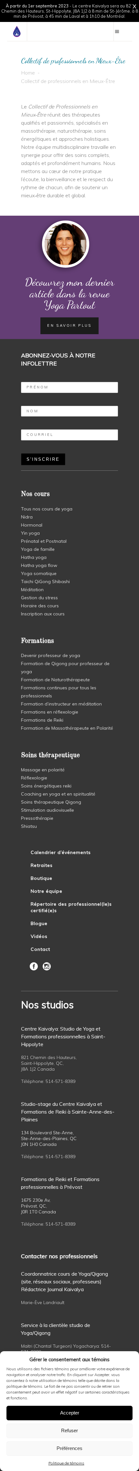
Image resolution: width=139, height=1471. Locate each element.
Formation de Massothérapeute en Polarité (67, 728)
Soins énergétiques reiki (46, 786)
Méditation (32, 589)
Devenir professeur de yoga (50, 655)
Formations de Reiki (42, 720)
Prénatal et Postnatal (44, 541)
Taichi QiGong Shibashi (45, 581)
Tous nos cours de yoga (46, 509)
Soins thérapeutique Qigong (51, 802)
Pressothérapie (37, 818)
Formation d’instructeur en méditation (61, 704)
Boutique (41, 878)
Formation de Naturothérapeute (55, 680)
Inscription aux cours (43, 614)
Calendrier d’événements (61, 852)
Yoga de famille (38, 549)
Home (28, 72)
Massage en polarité (43, 770)
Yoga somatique (39, 573)
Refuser (69, 1430)
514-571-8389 (60, 1081)
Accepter (69, 1412)
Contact (40, 949)
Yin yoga (30, 533)
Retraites (42, 865)
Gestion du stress (39, 598)
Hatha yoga (34, 557)
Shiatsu (29, 826)
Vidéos (39, 936)
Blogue (39, 923)
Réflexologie (34, 778)
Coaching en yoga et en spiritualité (58, 794)
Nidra (27, 517)
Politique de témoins (66, 1463)
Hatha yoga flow (39, 565)
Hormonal (31, 525)
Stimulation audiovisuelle (47, 810)
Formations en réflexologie (49, 712)
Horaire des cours (40, 606)
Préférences (69, 1448)
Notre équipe (46, 891)
